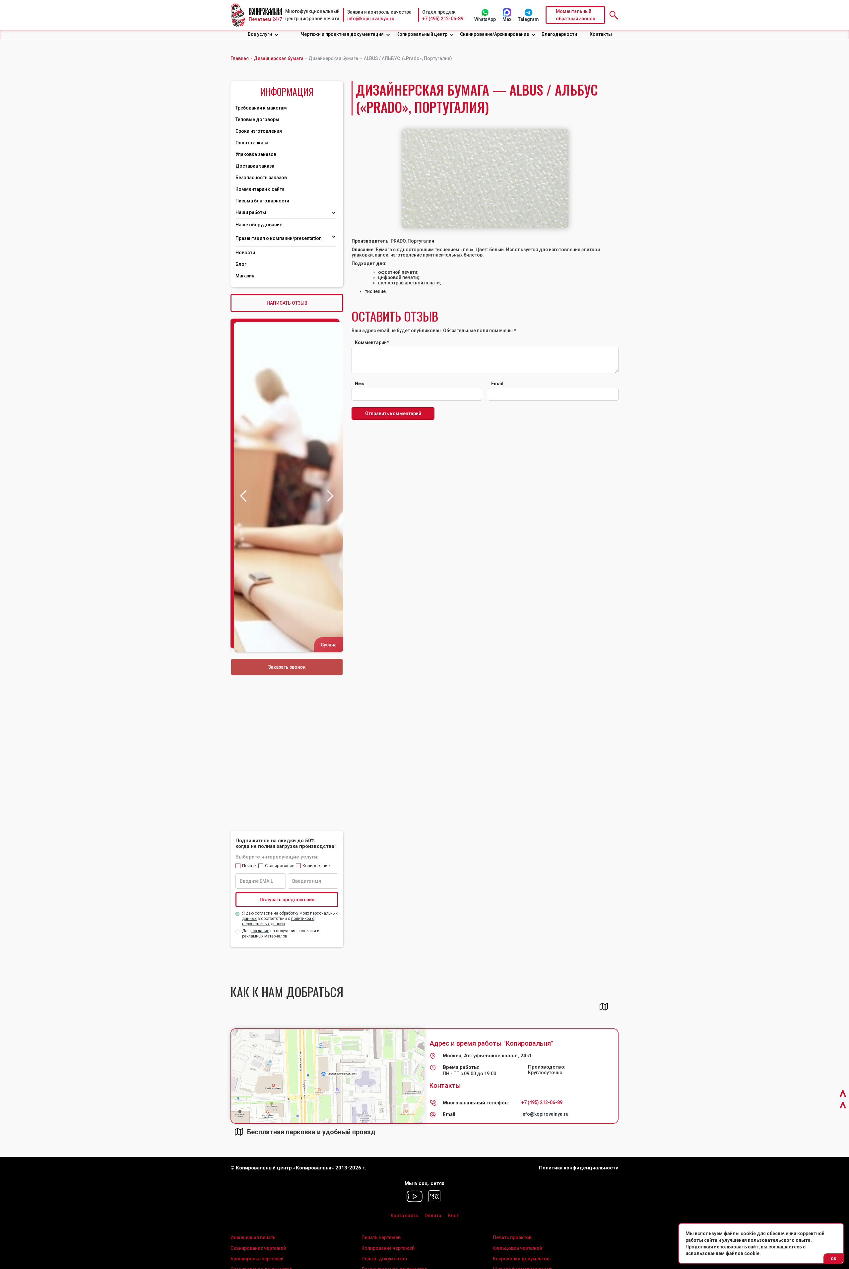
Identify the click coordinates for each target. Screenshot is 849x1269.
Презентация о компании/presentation (279, 238)
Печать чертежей (381, 1237)
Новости (245, 252)
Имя (359, 383)
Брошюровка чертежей (257, 1258)
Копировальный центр (421, 34)
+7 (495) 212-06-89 (442, 18)
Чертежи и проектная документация (342, 34)
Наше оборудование (258, 224)
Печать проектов (512, 1237)
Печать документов (384, 1258)
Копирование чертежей (388, 1248)
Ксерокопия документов (521, 1258)
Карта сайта (404, 1215)
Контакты (601, 34)
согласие (260, 931)
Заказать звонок (286, 667)
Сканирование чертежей (258, 1248)
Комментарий (372, 342)
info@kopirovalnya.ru (370, 18)
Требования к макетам (261, 108)
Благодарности (559, 34)
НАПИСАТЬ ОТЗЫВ (287, 303)
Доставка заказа (254, 166)
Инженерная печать (253, 1237)
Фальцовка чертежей (517, 1248)
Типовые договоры (257, 119)
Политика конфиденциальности (579, 1168)
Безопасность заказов (261, 177)
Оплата (432, 1215)
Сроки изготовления (258, 131)
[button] (263, 34)
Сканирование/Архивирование (494, 34)
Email (497, 383)
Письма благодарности (262, 200)
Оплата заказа (251, 142)
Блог (240, 264)
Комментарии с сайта (260, 189)
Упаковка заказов (255, 154)
